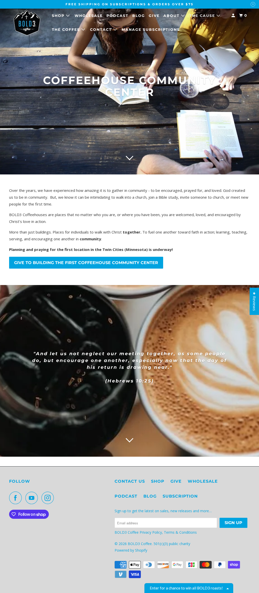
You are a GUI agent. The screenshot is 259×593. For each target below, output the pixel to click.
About (172, 15)
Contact (101, 29)
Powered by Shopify (131, 550)
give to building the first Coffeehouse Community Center (86, 262)
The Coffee (66, 29)
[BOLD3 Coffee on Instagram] (49, 498)
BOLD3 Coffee (140, 543)
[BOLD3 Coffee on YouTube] (32, 498)
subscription (180, 496)
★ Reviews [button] (254, 301)
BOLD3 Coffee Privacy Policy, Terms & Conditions (156, 532)
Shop (59, 15)
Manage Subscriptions (151, 29)
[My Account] (233, 15)
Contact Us (130, 481)
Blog (138, 15)
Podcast (117, 15)
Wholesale (89, 15)
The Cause (203, 15)
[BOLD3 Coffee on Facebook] (16, 498)
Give (154, 15)
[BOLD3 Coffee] (27, 23)
